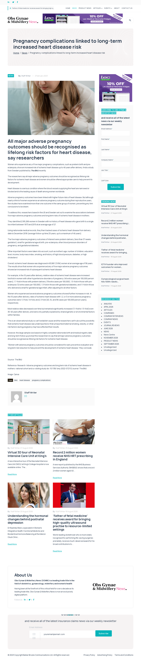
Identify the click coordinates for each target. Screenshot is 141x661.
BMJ (15, 380)
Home (16, 52)
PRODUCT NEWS (85, 8)
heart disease (25, 380)
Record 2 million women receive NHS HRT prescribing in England (115, 223)
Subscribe (116, 187)
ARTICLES (97, 8)
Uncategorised (110, 347)
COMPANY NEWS (111, 319)
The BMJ (18, 359)
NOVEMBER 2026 (111, 337)
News (24, 52)
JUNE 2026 (108, 328)
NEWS (74, 8)
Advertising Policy (104, 655)
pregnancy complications (41, 380)
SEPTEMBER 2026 (111, 344)
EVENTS (107, 8)
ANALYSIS (108, 303)
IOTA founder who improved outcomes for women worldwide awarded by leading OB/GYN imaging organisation (49, 8)
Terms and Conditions (124, 655)
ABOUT (117, 8)
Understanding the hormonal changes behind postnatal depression (114, 238)
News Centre (109, 334)
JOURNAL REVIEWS (112, 325)
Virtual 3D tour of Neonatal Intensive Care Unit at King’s (114, 207)
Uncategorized (110, 350)
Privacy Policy (89, 655)
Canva (16, 374)
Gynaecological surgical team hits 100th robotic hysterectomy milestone (115, 282)
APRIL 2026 (108, 307)
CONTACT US (127, 8)
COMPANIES (109, 313)
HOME (68, 8)
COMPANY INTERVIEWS (113, 316)
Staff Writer (26, 76)
